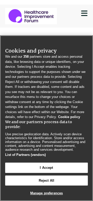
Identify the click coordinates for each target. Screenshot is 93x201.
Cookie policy (69, 117)
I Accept (46, 168)
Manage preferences (46, 193)
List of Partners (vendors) (25, 155)
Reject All (46, 180)
